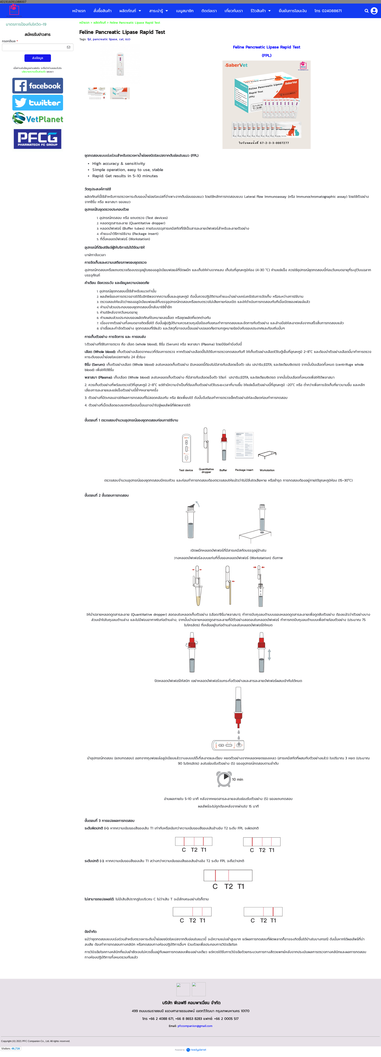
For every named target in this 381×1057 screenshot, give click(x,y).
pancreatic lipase (105, 39)
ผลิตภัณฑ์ (99, 22)
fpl (89, 39)
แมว (127, 39)
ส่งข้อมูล (37, 58)
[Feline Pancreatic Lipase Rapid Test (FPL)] (120, 63)
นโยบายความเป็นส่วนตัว (34, 71)
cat (121, 39)
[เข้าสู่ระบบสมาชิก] (374, 10)
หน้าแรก (84, 22)
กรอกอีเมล (10, 41)
